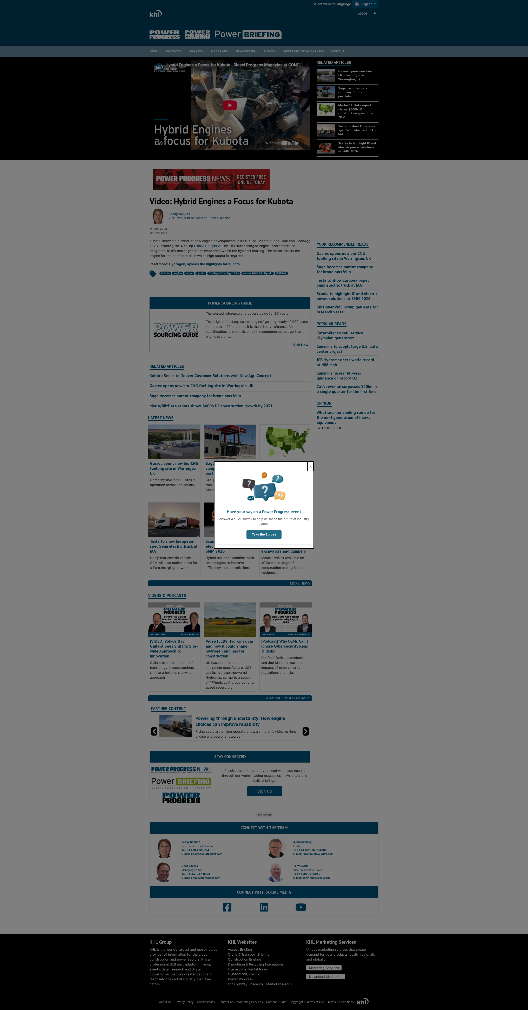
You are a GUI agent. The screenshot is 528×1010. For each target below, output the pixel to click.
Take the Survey (264, 534)
